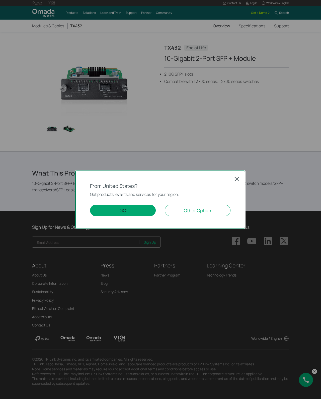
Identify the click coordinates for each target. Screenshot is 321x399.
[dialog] (160, 199)
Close (236, 179)
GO (123, 210)
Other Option (197, 210)
